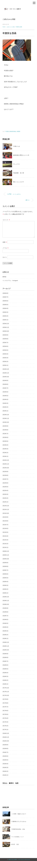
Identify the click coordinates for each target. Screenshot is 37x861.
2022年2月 (5, 498)
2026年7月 (5, 297)
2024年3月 (5, 403)
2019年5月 (5, 623)
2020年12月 (6, 551)
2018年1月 (5, 684)
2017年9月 (5, 699)
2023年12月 (6, 414)
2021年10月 (6, 513)
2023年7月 (5, 433)
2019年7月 (5, 615)
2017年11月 (6, 691)
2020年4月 (5, 581)
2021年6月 (5, 528)
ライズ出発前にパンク (17, 836)
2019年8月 (5, 612)
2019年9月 (5, 608)
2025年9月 (5, 335)
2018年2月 (5, 680)
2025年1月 (5, 365)
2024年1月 (5, 411)
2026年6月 (5, 301)
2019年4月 (5, 627)
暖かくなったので (18, 182)
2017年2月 (5, 725)
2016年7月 (5, 752)
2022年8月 (5, 475)
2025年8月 (5, 338)
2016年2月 (5, 771)
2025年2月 (5, 361)
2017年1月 (5, 729)
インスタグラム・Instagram (10, 280)
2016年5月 (5, 760)
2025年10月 (6, 331)
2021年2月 (5, 543)
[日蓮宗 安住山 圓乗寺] (18, 8)
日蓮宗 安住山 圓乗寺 (12, 859)
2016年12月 (6, 733)
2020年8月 (5, 566)
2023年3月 (5, 449)
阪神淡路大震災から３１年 (21, 155)
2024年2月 (5, 407)
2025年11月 (6, 327)
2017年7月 (5, 707)
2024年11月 (6, 373)
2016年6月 (5, 756)
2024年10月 (6, 376)
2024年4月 (5, 399)
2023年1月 (5, 456)
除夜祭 (18, 131)
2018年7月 (5, 661)
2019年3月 (5, 631)
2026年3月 (5, 312)
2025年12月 (6, 323)
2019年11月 (6, 600)
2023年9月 (5, 426)
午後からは (16, 146)
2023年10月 (6, 422)
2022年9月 (5, 471)
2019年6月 (5, 619)
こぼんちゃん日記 (9, 19)
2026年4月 (5, 308)
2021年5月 (5, 532)
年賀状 (7, 131)
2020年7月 (5, 570)
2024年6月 (5, 392)
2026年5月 (5, 304)
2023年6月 (5, 437)
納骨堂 (4, 276)
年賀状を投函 (19, 26)
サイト (5, 257)
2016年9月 (5, 744)
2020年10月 (6, 559)
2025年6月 (5, 346)
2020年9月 (5, 562)
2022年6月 (5, 483)
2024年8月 (5, 384)
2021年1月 (5, 547)
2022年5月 (5, 486)
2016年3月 (5, 767)
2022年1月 (5, 502)
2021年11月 (6, 509)
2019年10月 (6, 604)
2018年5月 (5, 669)
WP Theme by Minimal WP (24, 859)
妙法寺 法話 (15, 844)
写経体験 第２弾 (18, 173)
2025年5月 (5, 350)
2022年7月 (5, 479)
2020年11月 (6, 555)
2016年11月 (6, 737)
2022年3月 (5, 494)
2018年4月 (5, 672)
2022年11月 (6, 464)
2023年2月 (5, 452)
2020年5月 (5, 578)
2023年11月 (6, 418)
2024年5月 (5, 395)
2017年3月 (5, 722)
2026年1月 (5, 320)
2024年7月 (5, 388)
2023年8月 (5, 430)
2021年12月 (6, 505)
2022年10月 (6, 467)
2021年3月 (5, 540)
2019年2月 (5, 634)
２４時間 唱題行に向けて (18, 814)
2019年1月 (5, 638)
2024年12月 (6, 369)
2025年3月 (5, 357)
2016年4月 (5, 763)
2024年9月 (5, 380)
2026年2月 (5, 316)
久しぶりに (16, 164)
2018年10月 (6, 650)
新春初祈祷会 (12, 131)
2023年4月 (5, 445)
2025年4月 (5, 354)
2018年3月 (5, 676)
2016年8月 (5, 748)
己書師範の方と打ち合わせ (18, 821)
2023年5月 (5, 441)
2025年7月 (5, 342)
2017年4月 (5, 718)
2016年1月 (5, 775)
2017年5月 (5, 714)
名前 (5, 242)
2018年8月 (5, 657)
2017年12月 (6, 688)
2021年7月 (5, 524)
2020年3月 (5, 585)
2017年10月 (6, 695)
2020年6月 (5, 574)
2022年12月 (6, 460)
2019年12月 (6, 596)
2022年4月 (5, 490)
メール (6, 248)
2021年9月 (5, 517)
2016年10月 (6, 741)
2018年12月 (6, 642)
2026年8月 (5, 293)
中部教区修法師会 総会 (18, 829)
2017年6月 (5, 710)
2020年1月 (5, 593)
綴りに (28, 200)
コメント (6, 220)
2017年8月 (5, 703)
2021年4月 (5, 536)
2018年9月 (5, 653)
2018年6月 (5, 665)
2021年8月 (5, 521)
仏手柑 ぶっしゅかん (14, 194)
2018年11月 (6, 646)
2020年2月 (5, 589)
